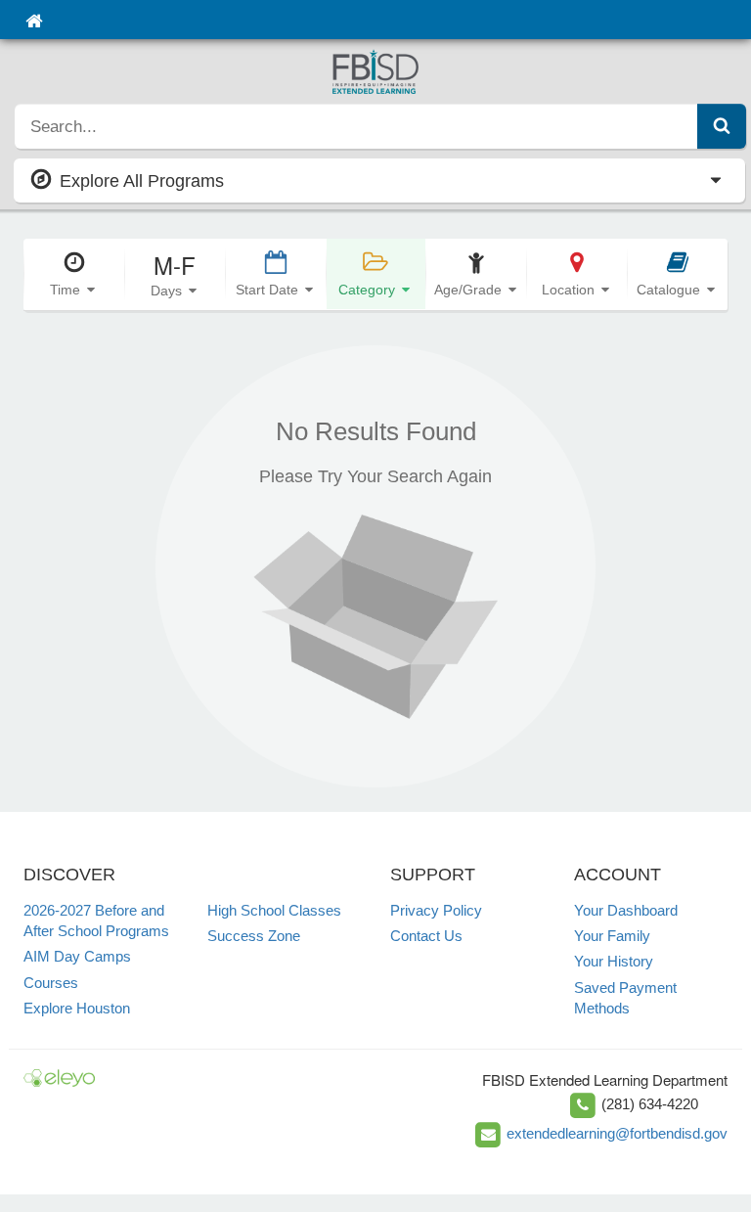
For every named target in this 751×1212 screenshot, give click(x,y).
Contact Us (426, 935)
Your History (613, 961)
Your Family (612, 935)
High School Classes (274, 910)
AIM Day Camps (77, 956)
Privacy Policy (436, 910)
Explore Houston (76, 1008)
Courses (50, 982)
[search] (356, 126)
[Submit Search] (721, 126)
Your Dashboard (626, 910)
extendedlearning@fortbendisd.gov (617, 1133)
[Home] (34, 19)
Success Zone (253, 935)
